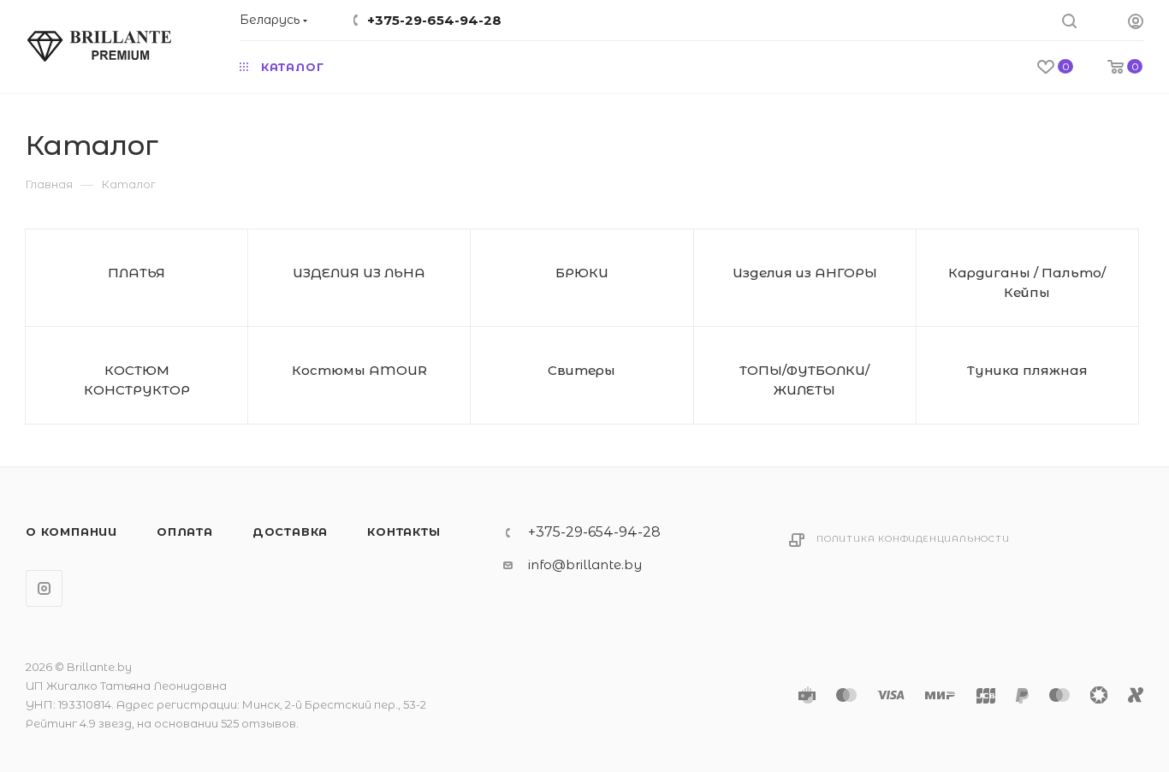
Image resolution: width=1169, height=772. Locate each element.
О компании (71, 531)
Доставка (290, 531)
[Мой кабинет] (1135, 23)
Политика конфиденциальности (913, 538)
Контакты (403, 531)
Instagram (44, 588)
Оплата (185, 531)
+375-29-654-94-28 (434, 20)
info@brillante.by (585, 564)
